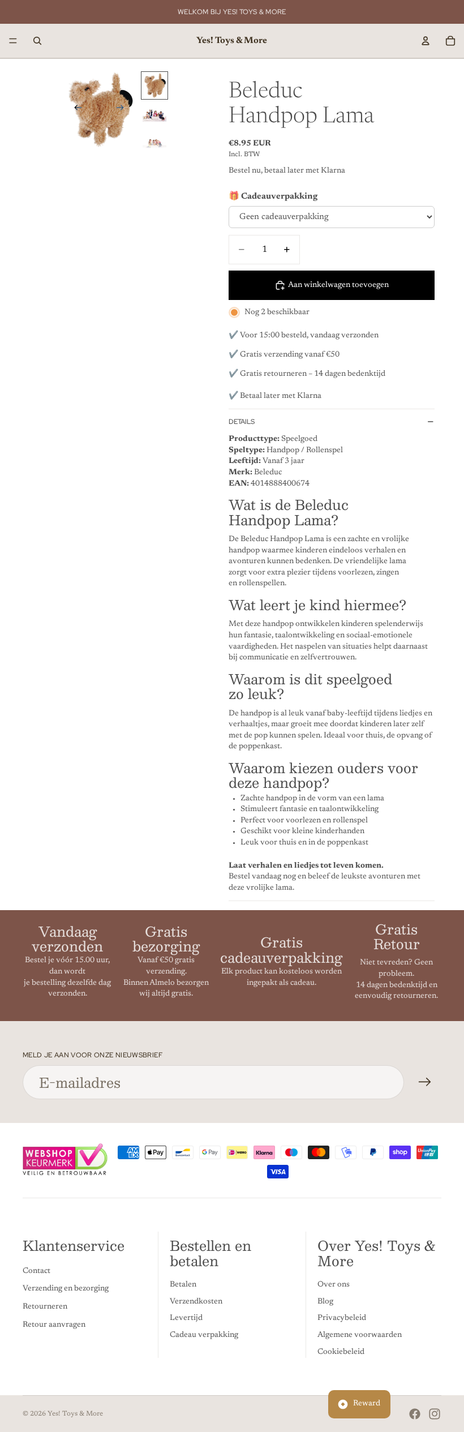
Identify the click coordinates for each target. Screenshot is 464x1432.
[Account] (425, 40)
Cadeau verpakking (204, 1335)
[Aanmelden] (425, 1082)
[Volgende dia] (123, 109)
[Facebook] (415, 1414)
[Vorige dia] (74, 109)
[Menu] (13, 41)
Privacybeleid (341, 1319)
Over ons (333, 1285)
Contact (36, 1271)
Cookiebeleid (340, 1352)
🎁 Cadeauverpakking (273, 196)
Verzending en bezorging (66, 1289)
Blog (325, 1302)
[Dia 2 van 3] (154, 115)
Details (242, 421)
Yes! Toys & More (75, 1413)
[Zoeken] (37, 40)
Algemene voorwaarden (359, 1335)
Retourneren (45, 1307)
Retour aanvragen (54, 1325)
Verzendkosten (196, 1302)
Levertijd (186, 1319)
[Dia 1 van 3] (154, 85)
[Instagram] (434, 1414)
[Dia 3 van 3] (154, 144)
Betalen (183, 1285)
